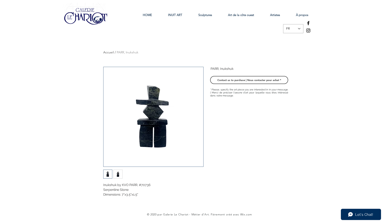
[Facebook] (308, 23)
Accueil (108, 52)
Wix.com (246, 214)
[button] (249, 80)
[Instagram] (308, 30)
